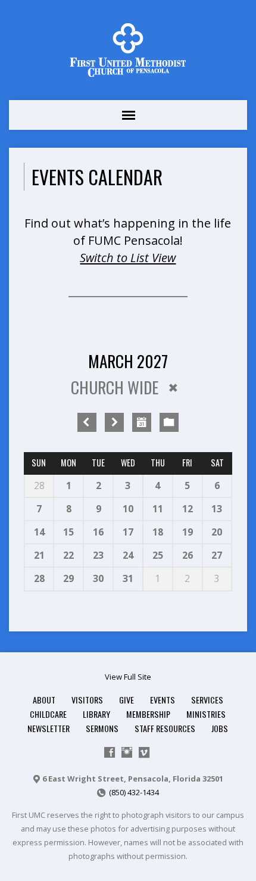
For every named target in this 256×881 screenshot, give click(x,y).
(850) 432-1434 (134, 792)
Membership (148, 714)
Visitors (87, 699)
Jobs (219, 728)
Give (126, 699)
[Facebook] (109, 752)
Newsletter (48, 728)
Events (162, 699)
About (44, 699)
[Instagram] (126, 752)
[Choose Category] (169, 422)
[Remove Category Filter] (173, 388)
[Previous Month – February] (86, 422)
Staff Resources (165, 728)
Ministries (206, 714)
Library (96, 714)
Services (207, 699)
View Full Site (128, 676)
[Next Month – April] (114, 422)
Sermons (102, 728)
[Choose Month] (141, 422)
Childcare (48, 714)
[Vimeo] (144, 752)
